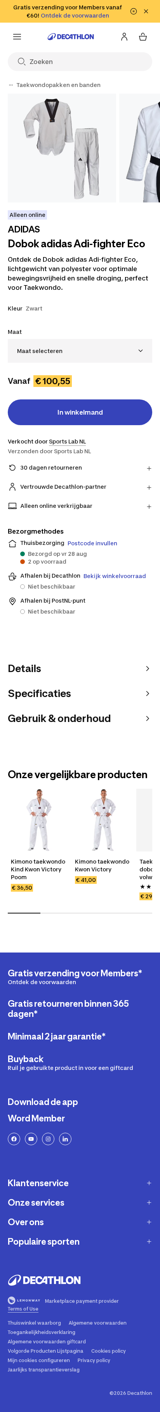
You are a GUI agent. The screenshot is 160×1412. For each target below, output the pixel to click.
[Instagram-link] (48, 1139)
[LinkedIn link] (65, 1139)
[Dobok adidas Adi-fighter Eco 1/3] (62, 148)
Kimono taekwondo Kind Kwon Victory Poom (38, 869)
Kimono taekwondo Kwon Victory (102, 865)
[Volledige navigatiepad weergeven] (11, 85)
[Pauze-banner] (133, 11)
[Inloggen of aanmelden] (124, 36)
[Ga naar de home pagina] (70, 36)
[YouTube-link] (31, 1139)
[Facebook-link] (14, 1139)
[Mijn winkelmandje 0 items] (143, 36)
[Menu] (17, 36)
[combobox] (80, 351)
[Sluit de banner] (146, 11)
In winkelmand (80, 412)
